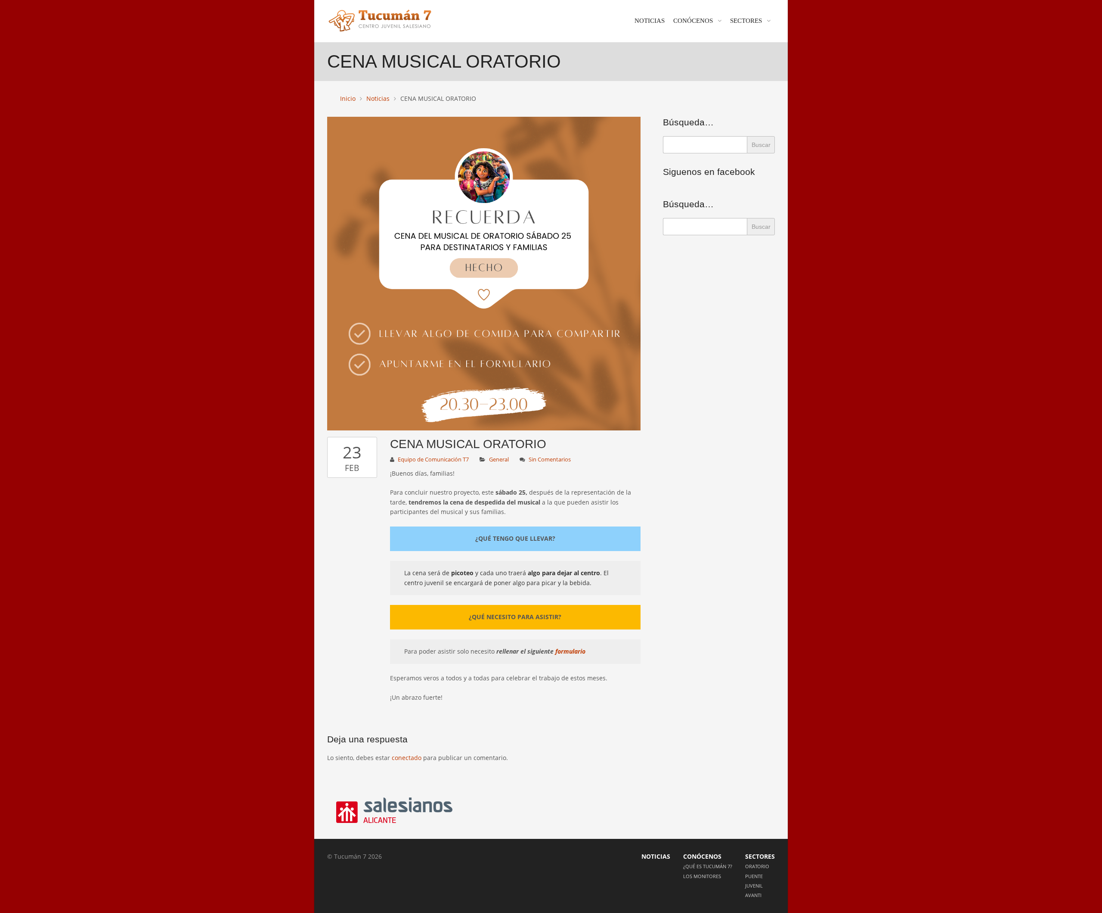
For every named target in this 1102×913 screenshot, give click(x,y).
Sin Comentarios (550, 459)
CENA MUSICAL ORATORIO (468, 444)
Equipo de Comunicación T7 (433, 459)
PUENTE (754, 876)
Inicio (348, 98)
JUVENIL (754, 885)
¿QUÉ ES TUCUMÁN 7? (707, 866)
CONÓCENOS (693, 20)
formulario (570, 651)
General (499, 459)
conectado (406, 758)
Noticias (378, 98)
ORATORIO (757, 866)
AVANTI (753, 895)
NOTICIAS (650, 20)
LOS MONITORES (702, 876)
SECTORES (746, 20)
